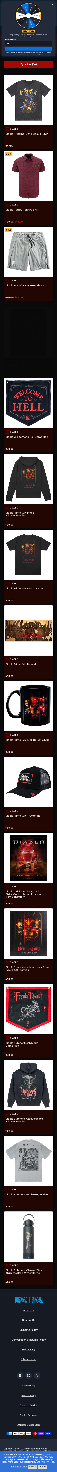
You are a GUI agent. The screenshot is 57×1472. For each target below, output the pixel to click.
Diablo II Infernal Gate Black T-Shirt (26, 134)
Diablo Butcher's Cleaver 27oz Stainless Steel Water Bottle (23, 1272)
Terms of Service (28, 1405)
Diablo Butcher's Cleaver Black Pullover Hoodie (24, 1120)
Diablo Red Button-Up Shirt (22, 209)
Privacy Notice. (48, 1462)
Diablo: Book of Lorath (19, 366)
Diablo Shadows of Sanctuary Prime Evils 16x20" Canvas (27, 968)
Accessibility (28, 1386)
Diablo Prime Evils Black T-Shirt (24, 588)
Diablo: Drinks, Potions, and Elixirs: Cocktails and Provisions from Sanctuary (24, 894)
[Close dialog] (52, 4)
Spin (28, 49)
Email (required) (10, 39)
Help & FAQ (28, 1349)
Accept (32, 1466)
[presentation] (28, 100)
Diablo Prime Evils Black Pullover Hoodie (19, 514)
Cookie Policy (29, 1462)
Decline (42, 1466)
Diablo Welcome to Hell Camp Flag (26, 437)
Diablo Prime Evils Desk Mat (22, 664)
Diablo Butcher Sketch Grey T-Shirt (26, 1194)
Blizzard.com (28, 1359)
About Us (28, 1310)
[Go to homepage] (28, 1300)
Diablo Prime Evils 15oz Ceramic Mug (27, 740)
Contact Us (28, 1320)
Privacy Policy (29, 1395)
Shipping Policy (29, 1330)
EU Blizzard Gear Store (28, 1425)
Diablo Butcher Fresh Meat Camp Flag (21, 1044)
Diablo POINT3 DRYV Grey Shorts (25, 285)
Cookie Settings (28, 1415)
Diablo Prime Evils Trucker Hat (23, 816)
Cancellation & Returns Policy (29, 1339)
